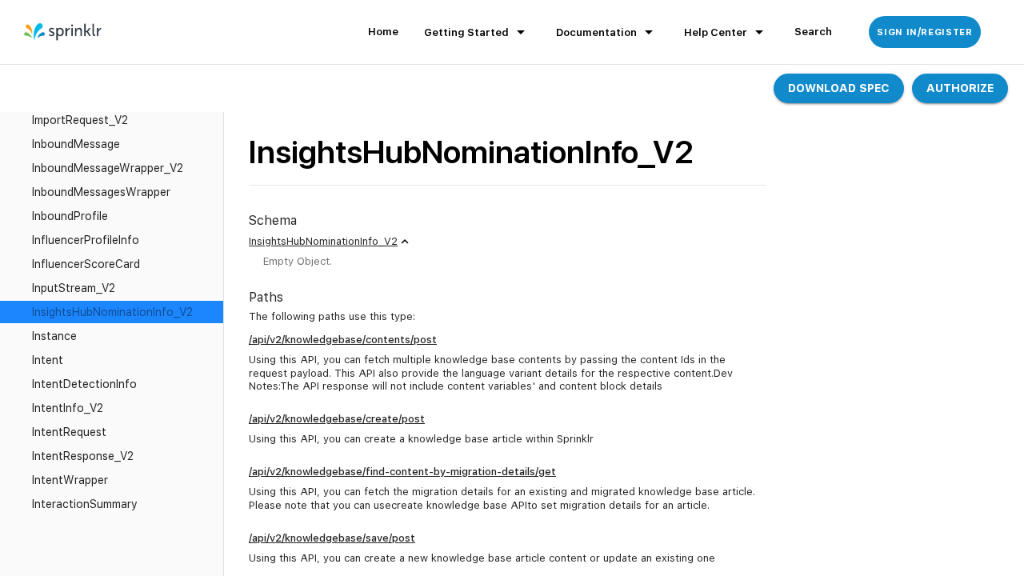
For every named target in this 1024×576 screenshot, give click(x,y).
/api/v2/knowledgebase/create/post (337, 419)
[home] (63, 32)
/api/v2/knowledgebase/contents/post (343, 340)
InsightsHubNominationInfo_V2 (323, 241)
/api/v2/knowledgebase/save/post (332, 538)
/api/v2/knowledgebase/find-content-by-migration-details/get (402, 472)
